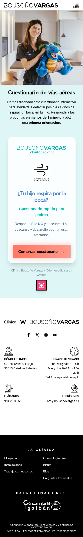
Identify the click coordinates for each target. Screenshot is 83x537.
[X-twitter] (37, 335)
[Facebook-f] (28, 335)
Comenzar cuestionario (38, 251)
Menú (76, 7)
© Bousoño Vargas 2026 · (41, 526)
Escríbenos (70, 396)
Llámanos (11, 396)
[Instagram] (46, 335)
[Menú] (76, 3)
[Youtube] (55, 335)
